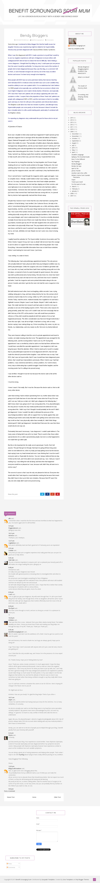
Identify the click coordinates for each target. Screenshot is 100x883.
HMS (25, 99)
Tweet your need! (77, 182)
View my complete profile (76, 49)
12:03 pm (11, 766)
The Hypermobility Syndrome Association (41, 239)
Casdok (10, 550)
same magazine (50, 283)
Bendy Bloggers (77, 164)
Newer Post (11, 797)
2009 (72, 131)
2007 (72, 196)
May (73, 150)
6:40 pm (11, 567)
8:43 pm (11, 606)
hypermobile (25, 357)
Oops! (73, 180)
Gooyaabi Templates (48, 879)
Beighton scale (16, 104)
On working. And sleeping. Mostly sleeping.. (83, 97)
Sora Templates (68, 879)
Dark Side (11, 560)
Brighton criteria (15, 113)
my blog (21, 755)
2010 (72, 129)
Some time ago (13, 44)
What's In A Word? (83, 77)
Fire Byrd (11, 608)
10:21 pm (11, 533)
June (73, 148)
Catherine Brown (42, 203)
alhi (9, 518)
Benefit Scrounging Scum (24, 879)
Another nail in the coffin (79, 173)
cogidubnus (12, 543)
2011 (72, 127)
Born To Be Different (78, 159)
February (75, 189)
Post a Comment (9, 791)
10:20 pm (11, 618)
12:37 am (11, 541)
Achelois (11, 620)
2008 (72, 193)
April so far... (75, 168)
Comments (11, 867)
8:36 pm (11, 592)
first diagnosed (20, 55)
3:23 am (11, 548)
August (74, 143)
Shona (10, 735)
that (57, 135)
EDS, (31, 99)
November (75, 136)
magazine (24, 280)
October (75, 138)
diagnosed (37, 431)
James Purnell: (76, 171)
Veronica (11, 535)
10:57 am (11, 697)
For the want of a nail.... (79, 184)
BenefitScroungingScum (16, 632)
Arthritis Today (12, 299)
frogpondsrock (13, 528)
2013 (72, 122)
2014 (72, 120)
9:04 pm (11, 789)
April (73, 152)
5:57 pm (11, 526)
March (74, 186)
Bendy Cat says (76, 166)
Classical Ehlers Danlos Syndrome (44, 50)
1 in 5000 (11, 88)
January (74, 191)
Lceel (10, 594)
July (73, 145)
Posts (10, 863)
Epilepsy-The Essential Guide (81, 157)
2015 (72, 118)
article (10, 206)
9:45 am (11, 558)
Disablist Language (78, 155)
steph (10, 700)
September (75, 141)
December (75, 134)
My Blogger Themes (82, 879)
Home (34, 797)
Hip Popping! (75, 161)
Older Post (57, 797)
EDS (37, 308)
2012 (72, 125)
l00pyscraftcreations (14, 768)
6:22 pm (11, 733)
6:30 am (11, 630)
